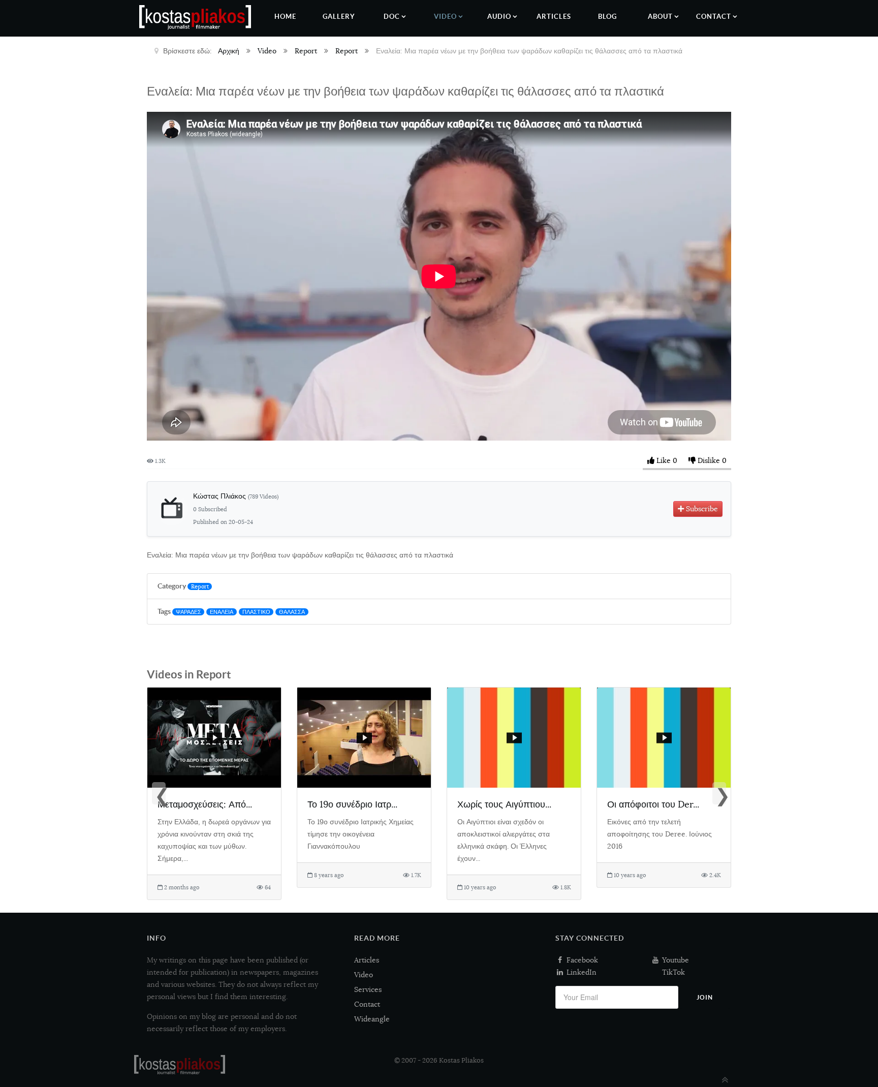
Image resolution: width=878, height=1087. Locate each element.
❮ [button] (160, 794)
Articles (366, 960)
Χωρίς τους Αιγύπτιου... (504, 804)
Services (368, 989)
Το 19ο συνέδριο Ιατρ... (352, 804)
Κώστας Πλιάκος (235, 496)
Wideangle (372, 1018)
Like (663, 460)
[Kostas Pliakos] (179, 1064)
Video (363, 974)
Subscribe (701, 508)
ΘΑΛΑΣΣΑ (292, 611)
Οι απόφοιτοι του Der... (653, 804)
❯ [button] (720, 794)
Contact (367, 1004)
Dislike (709, 460)
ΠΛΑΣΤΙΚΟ (256, 611)
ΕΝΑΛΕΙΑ (221, 611)
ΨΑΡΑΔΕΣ (188, 611)
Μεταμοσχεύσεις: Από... (205, 804)
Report (200, 586)
